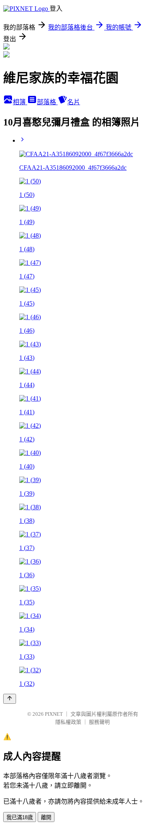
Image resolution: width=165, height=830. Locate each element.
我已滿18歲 (19, 817)
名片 (73, 102)
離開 (46, 817)
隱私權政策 (68, 722)
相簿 (20, 102)
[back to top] (9, 699)
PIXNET (54, 714)
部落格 (47, 102)
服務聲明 (99, 722)
